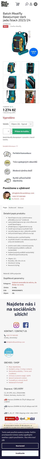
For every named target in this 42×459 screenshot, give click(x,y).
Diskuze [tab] (20, 208)
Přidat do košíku (22, 131)
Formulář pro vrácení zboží (18, 380)
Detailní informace (9, 146)
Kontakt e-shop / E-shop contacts (20, 369)
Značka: (15, 26)
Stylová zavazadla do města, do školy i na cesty (24, 283)
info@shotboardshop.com (23, 193)
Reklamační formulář (16, 382)
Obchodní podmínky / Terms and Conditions (20, 372)
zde (3, 440)
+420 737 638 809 (18, 196)
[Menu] (35, 4)
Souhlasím (20, 453)
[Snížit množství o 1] (11, 132)
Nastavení (20, 446)
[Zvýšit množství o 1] (11, 130)
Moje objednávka (15, 367)
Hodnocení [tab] (12, 208)
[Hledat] (26, 4)
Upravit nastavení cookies (18, 378)
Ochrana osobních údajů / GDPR (20, 376)
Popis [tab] (5, 208)
